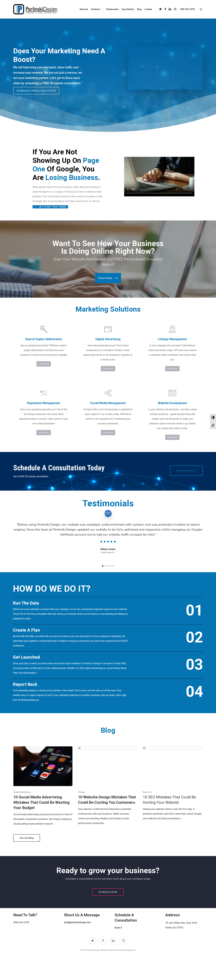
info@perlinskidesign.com (77, 922)
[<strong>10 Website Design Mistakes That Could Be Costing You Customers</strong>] (107, 786)
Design (81, 792)
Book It (118, 927)
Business (147, 792)
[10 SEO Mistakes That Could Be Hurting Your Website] (172, 783)
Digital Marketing (21, 792)
